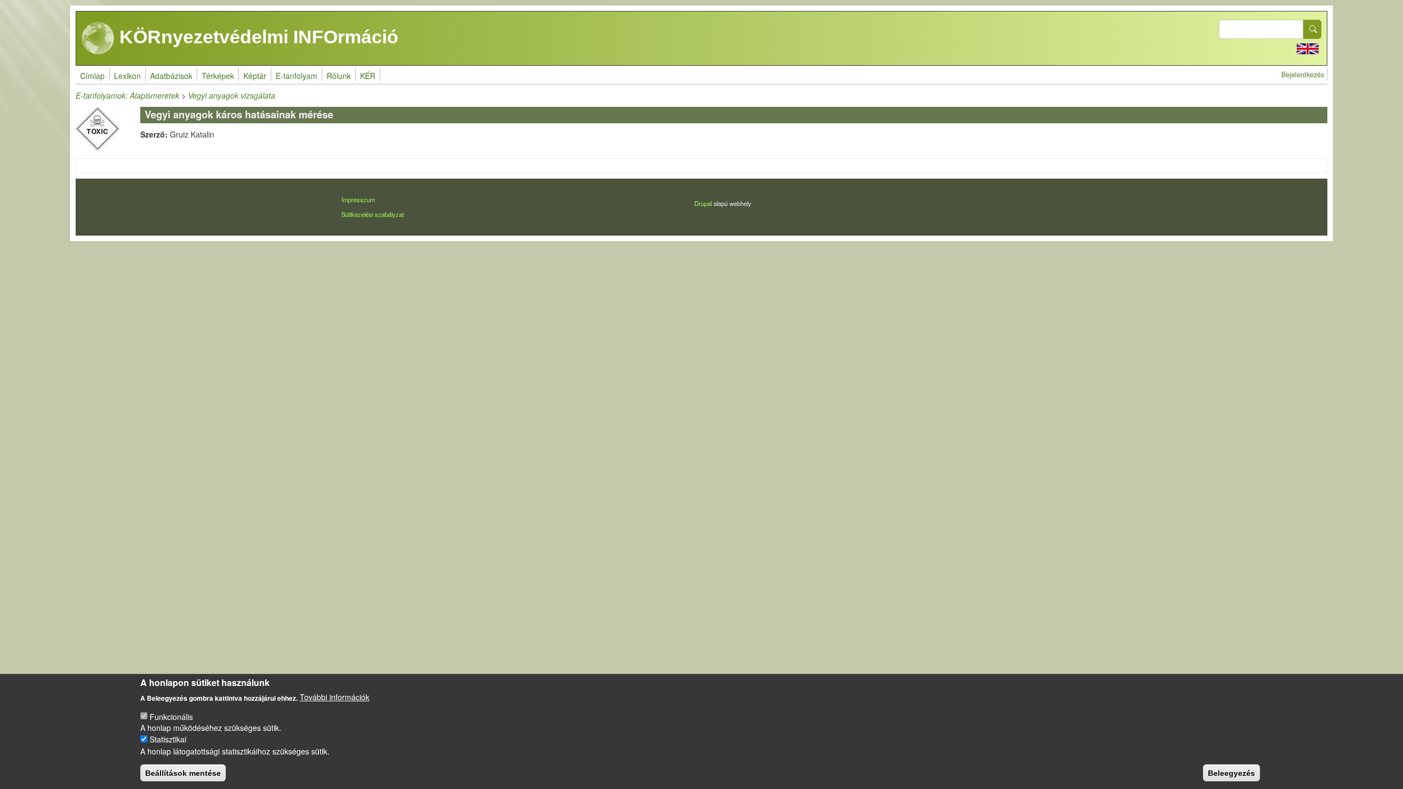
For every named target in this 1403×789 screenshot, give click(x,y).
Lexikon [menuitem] (127, 75)
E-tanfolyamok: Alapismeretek (127, 95)
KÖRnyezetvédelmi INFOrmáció (256, 36)
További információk (334, 696)
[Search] (1312, 29)
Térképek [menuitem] (218, 75)
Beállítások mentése (183, 772)
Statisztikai (168, 739)
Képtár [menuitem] (254, 75)
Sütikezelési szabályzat (372, 214)
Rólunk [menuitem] (339, 75)
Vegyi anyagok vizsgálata (231, 95)
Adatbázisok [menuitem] (171, 75)
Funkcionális (171, 716)
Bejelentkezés (1302, 74)
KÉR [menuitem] (367, 75)
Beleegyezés (1231, 772)
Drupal (703, 203)
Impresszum (358, 199)
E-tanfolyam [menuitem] (296, 75)
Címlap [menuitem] (92, 75)
